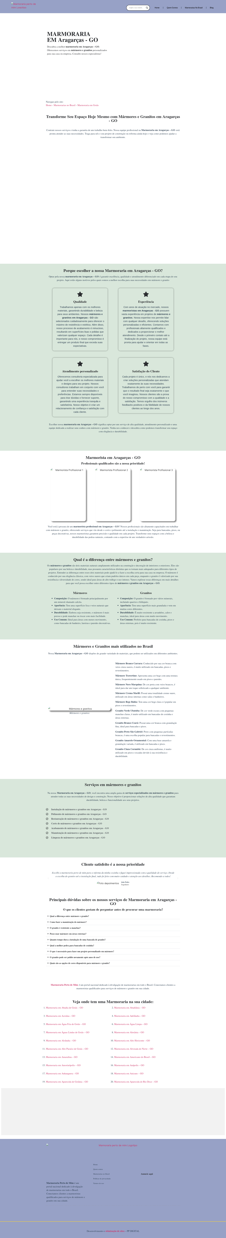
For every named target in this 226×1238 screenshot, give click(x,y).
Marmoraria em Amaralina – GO (61, 1057)
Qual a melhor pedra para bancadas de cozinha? (72, 945)
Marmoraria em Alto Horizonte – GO (132, 1040)
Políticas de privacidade (102, 1178)
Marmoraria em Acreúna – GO (60, 1015)
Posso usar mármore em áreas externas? (68, 933)
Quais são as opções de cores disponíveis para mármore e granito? (80, 963)
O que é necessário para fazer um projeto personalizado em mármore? (82, 951)
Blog (212, 8)
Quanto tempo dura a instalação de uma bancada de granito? (78, 939)
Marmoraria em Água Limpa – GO (130, 1024)
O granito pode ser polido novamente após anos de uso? (75, 957)
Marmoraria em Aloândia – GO (61, 1040)
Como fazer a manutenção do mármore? (68, 922)
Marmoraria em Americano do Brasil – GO (134, 1057)
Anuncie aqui (147, 1173)
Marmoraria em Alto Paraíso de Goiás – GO (67, 1048)
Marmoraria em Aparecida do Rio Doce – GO (136, 1081)
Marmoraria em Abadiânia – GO (129, 1007)
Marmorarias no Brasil (194, 8)
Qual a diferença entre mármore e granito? (69, 916)
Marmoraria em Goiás (88, 105)
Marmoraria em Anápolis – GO (129, 1065)
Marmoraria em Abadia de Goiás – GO (64, 1007)
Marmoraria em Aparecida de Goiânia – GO (67, 1081)
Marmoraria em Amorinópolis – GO (63, 1065)
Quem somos (172, 8)
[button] (48, 878)
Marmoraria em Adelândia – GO (129, 1015)
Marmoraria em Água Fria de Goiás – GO (66, 1024)
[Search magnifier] (147, 7)
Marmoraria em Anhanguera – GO (62, 1073)
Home (157, 8)
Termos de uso (98, 1183)
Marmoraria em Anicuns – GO (128, 1073)
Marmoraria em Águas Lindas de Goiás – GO (67, 1032)
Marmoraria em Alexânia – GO (129, 1032)
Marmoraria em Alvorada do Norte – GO (133, 1048)
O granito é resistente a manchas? (65, 927)
